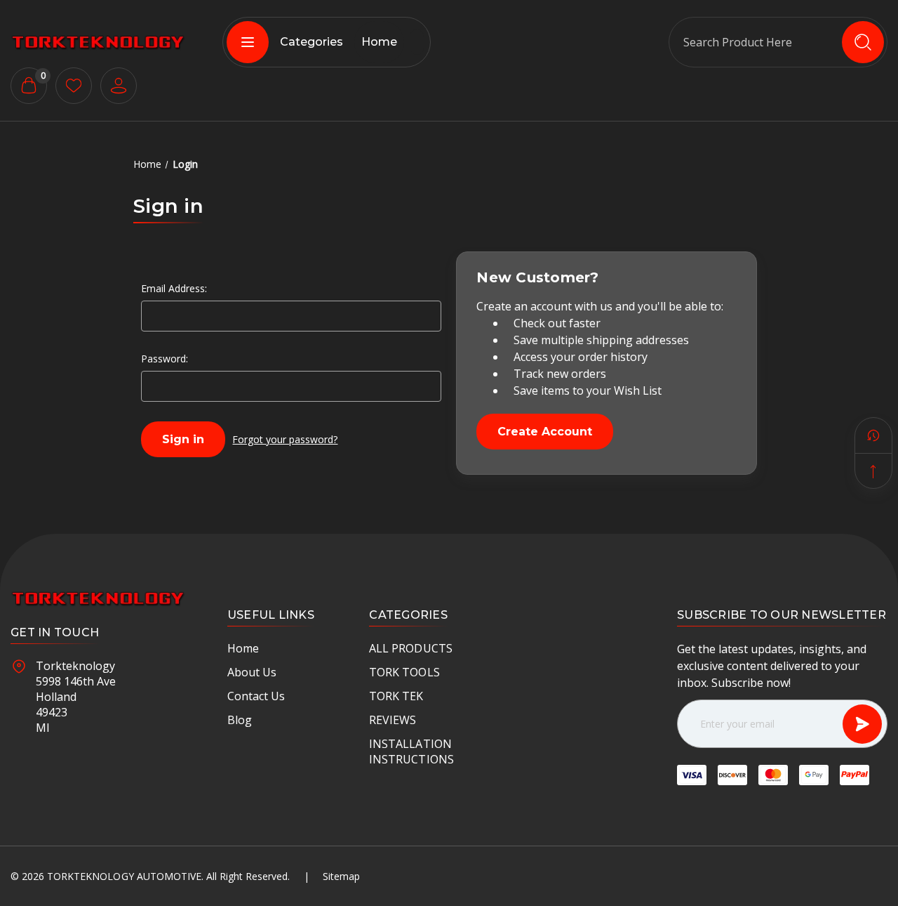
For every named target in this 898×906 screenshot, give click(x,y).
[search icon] (863, 42)
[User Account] (118, 85)
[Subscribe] (862, 724)
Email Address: (174, 288)
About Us (251, 672)
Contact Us (256, 696)
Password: (164, 358)
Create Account (544, 431)
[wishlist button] (73, 85)
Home (379, 41)
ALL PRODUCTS (410, 648)
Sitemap (341, 876)
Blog (239, 720)
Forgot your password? (284, 439)
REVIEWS (392, 720)
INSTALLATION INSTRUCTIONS (411, 751)
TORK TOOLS (404, 672)
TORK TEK (396, 696)
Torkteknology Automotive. (125, 876)
